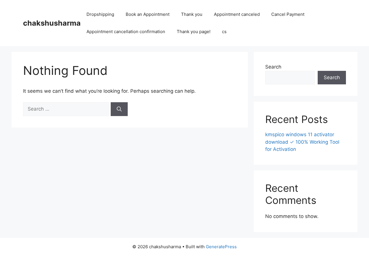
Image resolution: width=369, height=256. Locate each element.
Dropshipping (100, 14)
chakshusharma (52, 23)
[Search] (119, 109)
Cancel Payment (287, 14)
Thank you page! (193, 31)
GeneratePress (221, 246)
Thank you (191, 14)
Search (273, 67)
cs (224, 31)
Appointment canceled (237, 14)
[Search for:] (67, 109)
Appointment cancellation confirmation (125, 31)
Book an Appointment (148, 14)
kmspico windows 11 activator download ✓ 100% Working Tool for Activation (302, 142)
